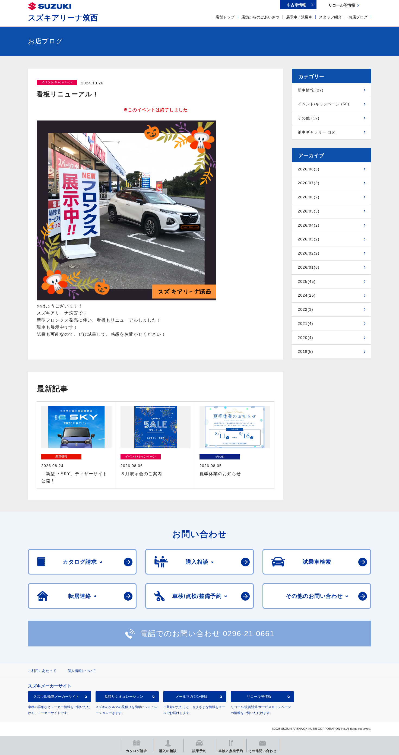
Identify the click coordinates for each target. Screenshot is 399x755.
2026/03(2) (308, 239)
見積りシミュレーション (123, 697)
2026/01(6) (308, 267)
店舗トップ (225, 17)
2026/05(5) (308, 211)
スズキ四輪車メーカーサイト (56, 697)
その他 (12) (308, 118)
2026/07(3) (308, 183)
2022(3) (305, 309)
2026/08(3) (308, 169)
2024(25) (307, 295)
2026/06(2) (308, 197)
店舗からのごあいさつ (260, 17)
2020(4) (305, 337)
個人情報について (82, 671)
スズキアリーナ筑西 (63, 18)
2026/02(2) (308, 253)
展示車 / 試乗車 (299, 17)
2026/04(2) (308, 225)
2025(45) (307, 281)
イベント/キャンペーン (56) (323, 104)
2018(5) (305, 351)
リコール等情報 (259, 697)
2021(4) (305, 323)
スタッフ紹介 (330, 17)
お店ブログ (358, 17)
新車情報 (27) (311, 90)
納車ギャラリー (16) (317, 132)
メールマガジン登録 (191, 697)
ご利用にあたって (42, 671)
